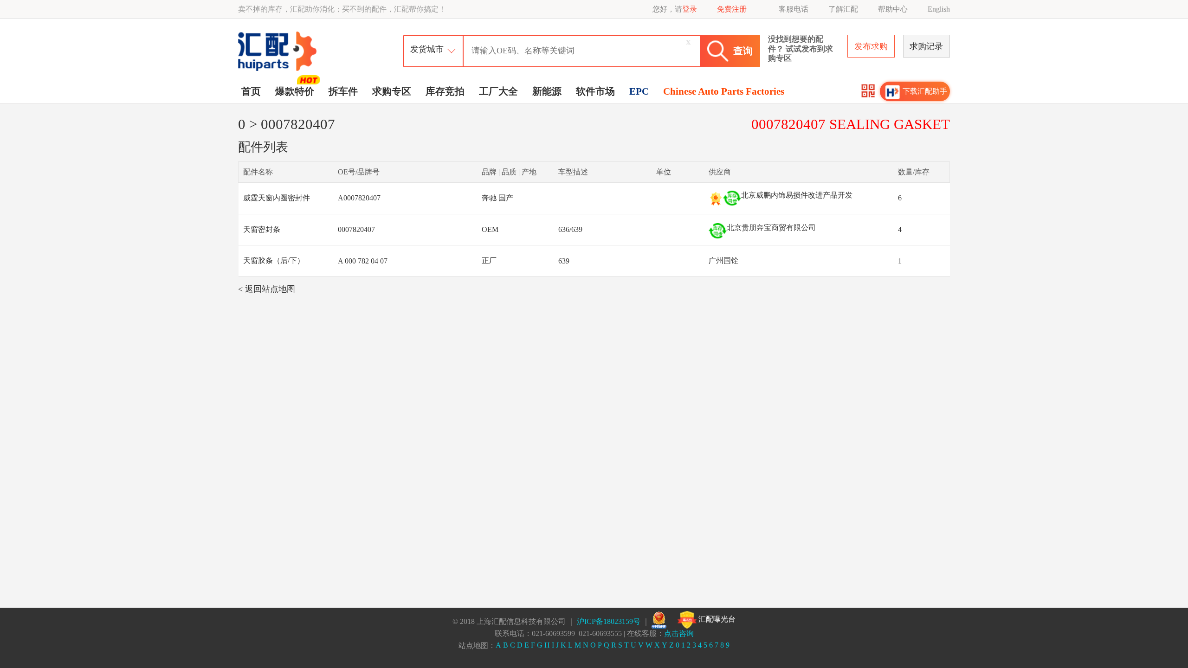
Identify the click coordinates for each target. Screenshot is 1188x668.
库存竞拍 (445, 91)
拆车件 (343, 91)
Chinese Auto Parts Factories (723, 91)
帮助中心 (893, 9)
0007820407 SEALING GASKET (850, 124)
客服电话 (793, 9)
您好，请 (674, 9)
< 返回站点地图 (266, 289)
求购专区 (391, 91)
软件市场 (595, 91)
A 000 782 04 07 (362, 261)
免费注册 (732, 9)
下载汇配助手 (925, 91)
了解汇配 (843, 9)
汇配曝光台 (716, 619)
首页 (251, 91)
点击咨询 (679, 633)
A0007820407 (359, 198)
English (939, 9)
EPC (639, 91)
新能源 (547, 91)
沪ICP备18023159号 (608, 621)
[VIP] (716, 199)
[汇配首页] (278, 34)
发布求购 (871, 46)
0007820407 (356, 229)
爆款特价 (294, 91)
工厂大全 (498, 91)
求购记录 (926, 46)
